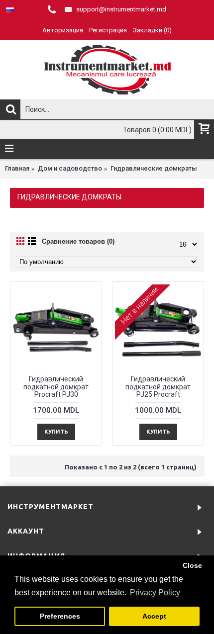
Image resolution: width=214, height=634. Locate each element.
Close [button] (192, 565)
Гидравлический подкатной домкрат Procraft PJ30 (56, 386)
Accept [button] (154, 616)
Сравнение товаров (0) (78, 241)
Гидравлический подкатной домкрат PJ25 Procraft (158, 386)
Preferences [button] (60, 616)
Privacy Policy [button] (155, 592)
